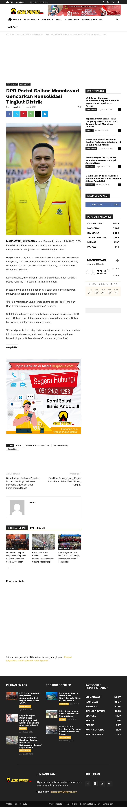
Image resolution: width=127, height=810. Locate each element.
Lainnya (11, 27)
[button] (117, 19)
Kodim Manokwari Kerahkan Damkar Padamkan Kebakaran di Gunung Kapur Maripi (103, 142)
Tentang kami (71, 804)
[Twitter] (113, 2)
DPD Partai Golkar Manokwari (37, 445)
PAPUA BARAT (23, 34)
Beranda (17, 19)
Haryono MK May (61, 445)
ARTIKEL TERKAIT (17, 528)
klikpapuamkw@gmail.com (64, 791)
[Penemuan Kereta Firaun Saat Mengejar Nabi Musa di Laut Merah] (51, 696)
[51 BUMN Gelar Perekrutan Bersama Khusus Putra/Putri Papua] (51, 730)
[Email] (38, 114)
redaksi (16, 107)
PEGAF (62, 719)
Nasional (46, 19)
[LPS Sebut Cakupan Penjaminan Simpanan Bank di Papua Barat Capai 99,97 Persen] (17, 542)
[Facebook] (103, 2)
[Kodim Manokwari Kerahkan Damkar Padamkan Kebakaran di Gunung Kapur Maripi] (43, 542)
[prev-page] (8, 568)
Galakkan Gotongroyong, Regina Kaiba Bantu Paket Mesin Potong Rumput (64, 481)
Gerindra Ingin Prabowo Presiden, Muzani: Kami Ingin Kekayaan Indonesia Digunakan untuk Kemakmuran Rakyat (23, 483)
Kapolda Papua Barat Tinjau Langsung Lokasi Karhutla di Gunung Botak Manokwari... (29, 720)
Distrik (19, 445)
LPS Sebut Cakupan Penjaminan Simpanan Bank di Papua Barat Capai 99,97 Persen (102, 102)
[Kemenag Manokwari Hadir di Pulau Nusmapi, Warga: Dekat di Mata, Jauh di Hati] (69, 542)
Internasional (71, 19)
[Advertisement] (63, 59)
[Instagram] (108, 2)
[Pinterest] (23, 114)
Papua (59, 19)
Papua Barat (30, 19)
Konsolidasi (12, 449)
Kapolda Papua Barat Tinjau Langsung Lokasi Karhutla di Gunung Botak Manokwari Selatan (101, 122)
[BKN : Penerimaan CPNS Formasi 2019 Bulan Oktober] (51, 714)
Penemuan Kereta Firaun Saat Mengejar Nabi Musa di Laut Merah (70, 697)
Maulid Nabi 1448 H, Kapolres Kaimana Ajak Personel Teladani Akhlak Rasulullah (103, 178)
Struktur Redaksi (55, 804)
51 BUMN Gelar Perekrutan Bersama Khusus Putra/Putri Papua (70, 730)
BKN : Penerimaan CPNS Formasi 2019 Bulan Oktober (69, 713)
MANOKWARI (37, 34)
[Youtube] (118, 2)
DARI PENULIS (37, 528)
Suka (116, 204)
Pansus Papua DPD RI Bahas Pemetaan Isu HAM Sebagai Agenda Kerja (100, 160)
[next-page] (13, 568)
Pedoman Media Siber (90, 804)
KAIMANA (90, 185)
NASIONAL (90, 167)
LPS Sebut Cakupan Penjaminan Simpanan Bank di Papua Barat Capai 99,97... (29, 698)
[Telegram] (45, 114)
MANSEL (89, 130)
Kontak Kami (108, 804)
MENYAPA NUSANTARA (92, 19)
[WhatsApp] (31, 114)
